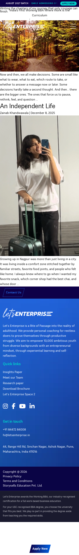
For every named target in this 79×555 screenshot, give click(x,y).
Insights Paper (12, 372)
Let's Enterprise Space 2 (19, 394)
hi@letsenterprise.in (16, 435)
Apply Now (68, 3)
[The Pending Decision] (39, 70)
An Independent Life (27, 106)
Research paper (13, 383)
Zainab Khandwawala (14, 112)
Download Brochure (16, 388)
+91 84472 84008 (14, 429)
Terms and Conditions (17, 481)
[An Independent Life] (39, 255)
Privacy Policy (12, 476)
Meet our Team (13, 377)
